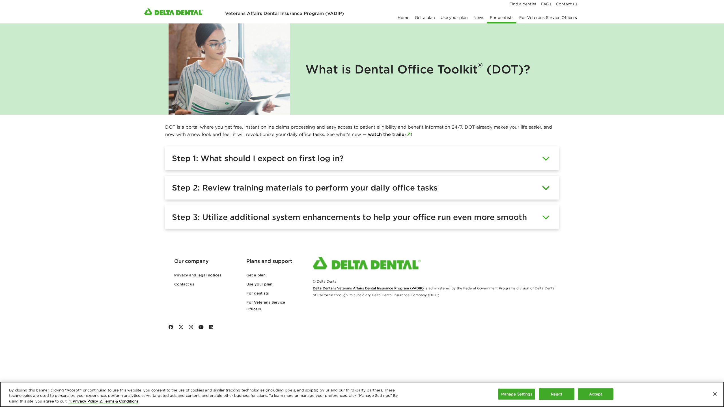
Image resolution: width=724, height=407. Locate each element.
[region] (362, 394)
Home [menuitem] (403, 17)
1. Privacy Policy (83, 401)
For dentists (257, 293)
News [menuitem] (478, 17)
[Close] (715, 394)
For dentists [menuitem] (502, 17)
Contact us (184, 284)
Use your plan (259, 284)
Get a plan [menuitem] (425, 17)
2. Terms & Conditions (119, 401)
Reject (557, 393)
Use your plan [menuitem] (454, 17)
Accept (595, 393)
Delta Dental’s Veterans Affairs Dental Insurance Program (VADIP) (368, 288)
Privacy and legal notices (197, 275)
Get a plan (256, 275)
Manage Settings (516, 393)
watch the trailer (387, 134)
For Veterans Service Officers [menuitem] (548, 17)
